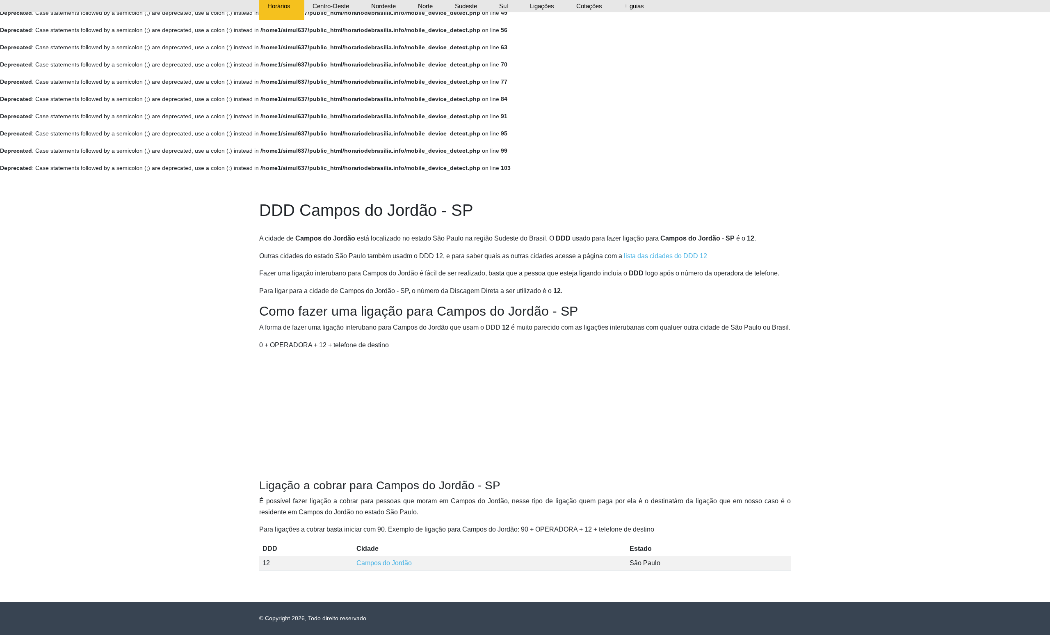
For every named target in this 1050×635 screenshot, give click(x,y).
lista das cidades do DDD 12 (665, 255)
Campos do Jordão (384, 562)
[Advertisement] (525, 414)
